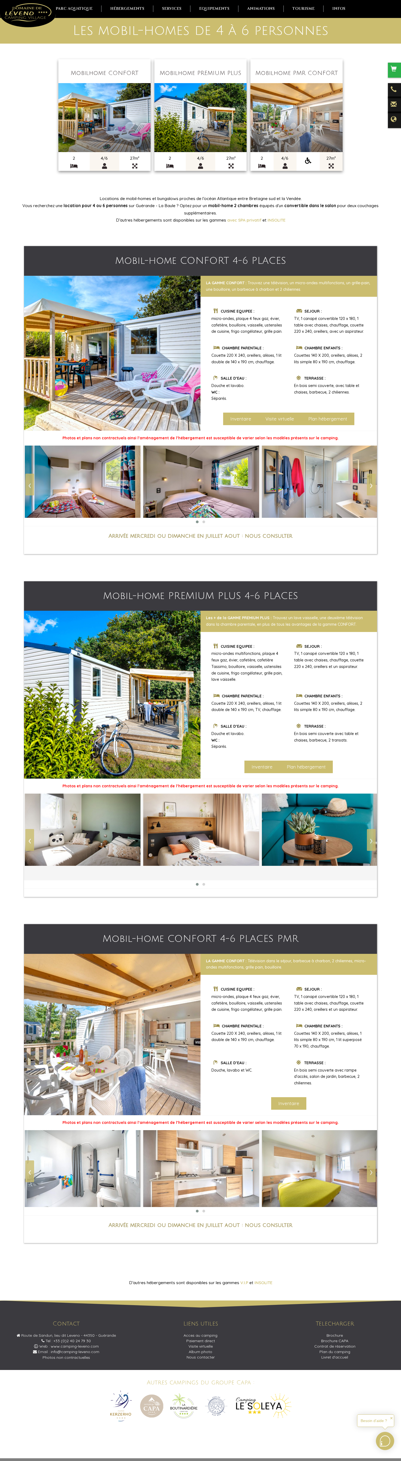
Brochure (335, 1335)
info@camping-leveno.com (75, 1351)
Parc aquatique (74, 8)
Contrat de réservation (334, 1346)
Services (171, 8)
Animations (261, 8)
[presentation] (29, 484)
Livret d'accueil (334, 1357)
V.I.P (244, 1282)
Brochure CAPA (334, 1340)
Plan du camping (334, 1351)
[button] (197, 522)
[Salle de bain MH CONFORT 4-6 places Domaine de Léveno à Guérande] (320, 482)
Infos (338, 8)
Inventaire (240, 419)
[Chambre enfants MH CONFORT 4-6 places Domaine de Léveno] (82, 482)
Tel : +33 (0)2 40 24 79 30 (67, 1340)
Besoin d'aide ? (374, 1420)
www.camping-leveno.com (75, 1346)
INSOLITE (276, 220)
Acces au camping (200, 1335)
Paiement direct (200, 1340)
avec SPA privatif (244, 220)
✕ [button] (391, 1418)
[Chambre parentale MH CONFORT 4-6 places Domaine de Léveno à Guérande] (201, 482)
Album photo (200, 1351)
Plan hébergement (327, 419)
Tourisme (303, 8)
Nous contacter (201, 1357)
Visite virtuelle (279, 419)
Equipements (214, 8)
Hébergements (127, 8)
